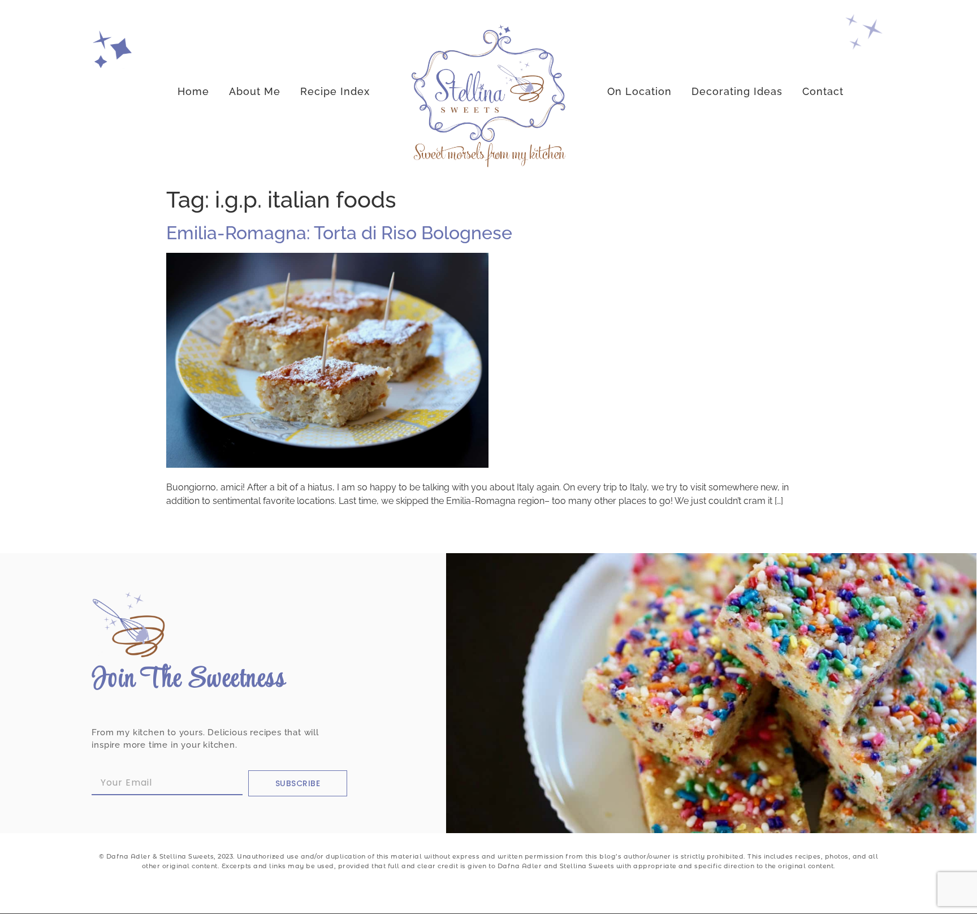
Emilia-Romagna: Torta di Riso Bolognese (339, 232)
